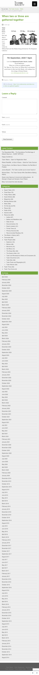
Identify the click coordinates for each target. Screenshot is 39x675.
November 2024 (6, 316)
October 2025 (6, 288)
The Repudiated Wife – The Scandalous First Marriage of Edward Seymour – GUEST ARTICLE (18, 153)
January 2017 (6, 576)
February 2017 (6, 573)
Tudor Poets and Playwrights (14, 262)
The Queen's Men (11, 253)
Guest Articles (8, 197)
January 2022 (6, 408)
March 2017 (5, 571)
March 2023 (5, 369)
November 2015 (6, 615)
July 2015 (4, 627)
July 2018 (4, 526)
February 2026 (6, 279)
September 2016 (7, 587)
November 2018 (6, 515)
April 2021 (5, 433)
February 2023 (6, 372)
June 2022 (5, 394)
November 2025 (6, 285)
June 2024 (5, 330)
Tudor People (8, 240)
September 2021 (7, 419)
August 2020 (5, 456)
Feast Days (7, 192)
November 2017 (6, 548)
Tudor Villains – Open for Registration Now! (14, 159)
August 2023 (5, 355)
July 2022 (4, 391)
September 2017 (7, 554)
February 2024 (6, 341)
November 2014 (6, 649)
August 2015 (5, 624)
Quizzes (6, 213)
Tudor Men (9, 260)
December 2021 (6, 411)
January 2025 (6, 310)
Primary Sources (11, 231)
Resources (7, 215)
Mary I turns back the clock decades (12, 182)
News (5, 203)
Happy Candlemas (7, 157)
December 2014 (6, 646)
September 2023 (7, 352)
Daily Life (9, 222)
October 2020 (6, 450)
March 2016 (5, 604)
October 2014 (6, 652)
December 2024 (6, 313)
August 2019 (5, 489)
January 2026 (6, 282)
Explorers (9, 242)
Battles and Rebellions (12, 219)
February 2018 (6, 540)
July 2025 (4, 296)
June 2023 (5, 361)
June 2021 (5, 428)
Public (21, 9)
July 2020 (4, 459)
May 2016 (5, 599)
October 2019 (6, 484)
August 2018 (5, 523)
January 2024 (6, 344)
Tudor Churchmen (11, 258)
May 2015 (5, 632)
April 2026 (5, 277)
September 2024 (7, 321)
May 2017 (5, 565)
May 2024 (5, 333)
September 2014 (7, 655)
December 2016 (6, 579)
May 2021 (5, 431)
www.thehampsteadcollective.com (19, 73)
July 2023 (4, 358)
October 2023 (6, 349)
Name (6, 117)
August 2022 (5, 389)
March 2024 (5, 338)
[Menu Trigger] (34, 3)
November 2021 (6, 414)
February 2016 (6, 607)
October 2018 (6, 517)
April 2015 (5, 635)
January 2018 (6, 543)
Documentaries (10, 224)
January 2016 (6, 610)
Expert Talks (7, 190)
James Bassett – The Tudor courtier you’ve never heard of (18, 170)
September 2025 (7, 291)
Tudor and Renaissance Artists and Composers (20, 255)
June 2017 (5, 562)
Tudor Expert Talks (20, 669)
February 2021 (6, 439)
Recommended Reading (13, 233)
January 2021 (6, 442)
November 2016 (6, 582)
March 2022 (5, 403)
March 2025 (5, 305)
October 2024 (6, 319)
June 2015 (5, 629)
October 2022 (6, 383)
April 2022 (5, 400)
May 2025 (5, 299)
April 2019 (5, 501)
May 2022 (5, 397)
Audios (8, 217)
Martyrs (8, 244)
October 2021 (6, 417)
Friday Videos (8, 194)
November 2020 (6, 447)
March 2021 (5, 436)
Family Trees (10, 228)
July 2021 (4, 425)
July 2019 (4, 492)
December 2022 (6, 377)
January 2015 (6, 643)
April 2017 (5, 568)
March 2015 (5, 638)
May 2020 (5, 464)
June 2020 (5, 461)
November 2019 (6, 481)
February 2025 (6, 307)
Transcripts (7, 237)
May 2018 (5, 531)
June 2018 (5, 529)
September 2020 (7, 453)
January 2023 (6, 375)
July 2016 (4, 593)
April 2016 (5, 601)
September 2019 (7, 487)
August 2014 (5, 657)
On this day (7, 206)
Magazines (7, 199)
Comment (4, 97)
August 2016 (5, 590)
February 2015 (6, 641)
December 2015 (6, 613)
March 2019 (5, 503)
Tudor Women (10, 264)
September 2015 (7, 621)
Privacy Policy (31, 669)
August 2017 (5, 557)
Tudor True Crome (9, 269)
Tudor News (9, 667)
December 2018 (6, 512)
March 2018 (5, 537)
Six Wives (9, 249)
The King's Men (10, 251)
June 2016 (5, 596)
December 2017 (6, 545)
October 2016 (6, 585)
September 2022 (7, 386)
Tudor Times (7, 267)
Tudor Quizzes (9, 669)
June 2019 (5, 495)
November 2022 (6, 380)
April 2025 (5, 302)
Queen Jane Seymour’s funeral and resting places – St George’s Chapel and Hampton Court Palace (17, 178)
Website (4, 132)
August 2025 (5, 293)
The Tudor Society (14, 9)
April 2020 (5, 467)
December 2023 (6, 347)
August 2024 (5, 324)
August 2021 (5, 422)
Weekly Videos (30, 667)
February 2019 (6, 506)
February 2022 (6, 405)
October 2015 (6, 618)
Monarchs (9, 246)
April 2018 (5, 534)
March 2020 (5, 470)
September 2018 (7, 520)
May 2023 (5, 363)
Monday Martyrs (9, 201)
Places (6, 208)
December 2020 (6, 445)
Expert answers (10, 226)
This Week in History (10, 235)
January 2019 (6, 509)
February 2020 (6, 473)
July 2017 (4, 559)
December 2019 (6, 478)
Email (6, 124)
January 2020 (6, 475)
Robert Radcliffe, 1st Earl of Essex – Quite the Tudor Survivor (19, 162)
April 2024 (5, 335)
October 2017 (6, 551)
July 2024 (4, 327)
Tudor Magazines (19, 667)
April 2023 (5, 366)
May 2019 (5, 498)
